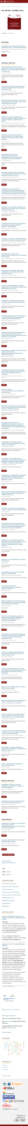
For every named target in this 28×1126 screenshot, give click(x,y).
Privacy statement (6, 1075)
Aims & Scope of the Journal (9, 883)
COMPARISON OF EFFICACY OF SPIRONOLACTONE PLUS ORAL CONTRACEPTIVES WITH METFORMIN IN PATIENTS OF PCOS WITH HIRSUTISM (12, 157)
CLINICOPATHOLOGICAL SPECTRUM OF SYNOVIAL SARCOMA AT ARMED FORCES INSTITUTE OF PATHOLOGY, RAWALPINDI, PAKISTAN (12, 138)
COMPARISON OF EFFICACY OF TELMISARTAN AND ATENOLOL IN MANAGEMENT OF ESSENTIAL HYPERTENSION (13, 226)
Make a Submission (8, 854)
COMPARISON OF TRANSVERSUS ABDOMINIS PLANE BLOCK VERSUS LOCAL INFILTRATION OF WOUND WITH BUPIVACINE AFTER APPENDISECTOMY (13, 637)
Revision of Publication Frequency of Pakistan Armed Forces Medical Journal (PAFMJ (13, 918)
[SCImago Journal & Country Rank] (10, 1009)
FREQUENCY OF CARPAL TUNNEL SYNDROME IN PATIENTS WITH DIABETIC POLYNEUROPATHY (14, 240)
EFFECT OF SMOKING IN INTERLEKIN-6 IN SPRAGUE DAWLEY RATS (12, 765)
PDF (4, 55)
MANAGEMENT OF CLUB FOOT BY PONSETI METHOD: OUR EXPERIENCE (12, 574)
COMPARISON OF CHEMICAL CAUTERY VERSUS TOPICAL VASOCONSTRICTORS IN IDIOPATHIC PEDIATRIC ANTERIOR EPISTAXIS (13, 408)
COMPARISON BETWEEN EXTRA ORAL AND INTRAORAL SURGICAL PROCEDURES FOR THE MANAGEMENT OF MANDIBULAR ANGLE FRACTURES (13, 671)
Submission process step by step (10, 886)
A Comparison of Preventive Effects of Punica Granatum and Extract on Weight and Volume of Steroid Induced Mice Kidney (13, 733)
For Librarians (5, 1069)
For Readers (4, 1065)
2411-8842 (8, 871)
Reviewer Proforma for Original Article (11, 895)
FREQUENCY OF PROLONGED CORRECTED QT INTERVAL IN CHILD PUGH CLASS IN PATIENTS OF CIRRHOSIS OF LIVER (13, 209)
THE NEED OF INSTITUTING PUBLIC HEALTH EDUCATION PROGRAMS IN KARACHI (12, 803)
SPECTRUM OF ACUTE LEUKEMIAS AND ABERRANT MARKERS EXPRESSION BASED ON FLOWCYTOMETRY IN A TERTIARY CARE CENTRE (13, 120)
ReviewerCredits (8, 1021)
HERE (6, 1018)
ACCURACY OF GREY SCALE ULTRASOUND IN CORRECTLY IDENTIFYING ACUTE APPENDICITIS (14, 510)
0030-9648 (8, 874)
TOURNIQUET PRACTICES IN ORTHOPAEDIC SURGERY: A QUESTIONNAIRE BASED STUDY (13, 302)
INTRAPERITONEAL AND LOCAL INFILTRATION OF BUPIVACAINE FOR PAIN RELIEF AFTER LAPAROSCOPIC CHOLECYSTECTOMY (13, 318)
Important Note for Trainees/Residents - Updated (13, 944)
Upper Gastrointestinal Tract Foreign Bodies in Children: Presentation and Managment (13, 702)
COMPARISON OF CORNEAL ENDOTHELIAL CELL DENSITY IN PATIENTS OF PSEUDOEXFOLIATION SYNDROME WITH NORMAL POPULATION (14, 353)
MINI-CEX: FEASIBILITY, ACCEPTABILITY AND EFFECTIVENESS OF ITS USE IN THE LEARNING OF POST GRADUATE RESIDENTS (13, 603)
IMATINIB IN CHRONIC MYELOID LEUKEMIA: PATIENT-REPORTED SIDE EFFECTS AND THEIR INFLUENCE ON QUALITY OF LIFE (13, 175)
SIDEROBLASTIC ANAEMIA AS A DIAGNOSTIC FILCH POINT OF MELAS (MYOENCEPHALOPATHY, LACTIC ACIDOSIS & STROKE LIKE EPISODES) (13, 826)
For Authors (4, 1067)
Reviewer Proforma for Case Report (10, 892)
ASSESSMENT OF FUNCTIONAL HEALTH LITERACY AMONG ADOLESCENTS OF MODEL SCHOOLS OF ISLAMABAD (13, 444)
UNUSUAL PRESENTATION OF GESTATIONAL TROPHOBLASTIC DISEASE (13, 841)
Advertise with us (6, 1032)
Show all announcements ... (8, 986)
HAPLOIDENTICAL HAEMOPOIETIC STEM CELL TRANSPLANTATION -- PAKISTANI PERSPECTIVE (13, 47)
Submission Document (7, 889)
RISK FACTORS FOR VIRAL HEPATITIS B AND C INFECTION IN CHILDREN (13, 688)
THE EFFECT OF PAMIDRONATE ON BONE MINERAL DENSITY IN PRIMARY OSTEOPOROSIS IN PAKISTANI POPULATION (13, 288)
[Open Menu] (1, 1)
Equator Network (11, 1027)
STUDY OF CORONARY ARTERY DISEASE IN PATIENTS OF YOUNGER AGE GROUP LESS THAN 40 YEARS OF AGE (12, 654)
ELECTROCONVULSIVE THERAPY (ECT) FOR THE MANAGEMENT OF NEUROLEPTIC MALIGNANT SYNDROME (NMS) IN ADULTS (13, 103)
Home (3, 6)
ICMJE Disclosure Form (8, 897)
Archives (7, 6)
